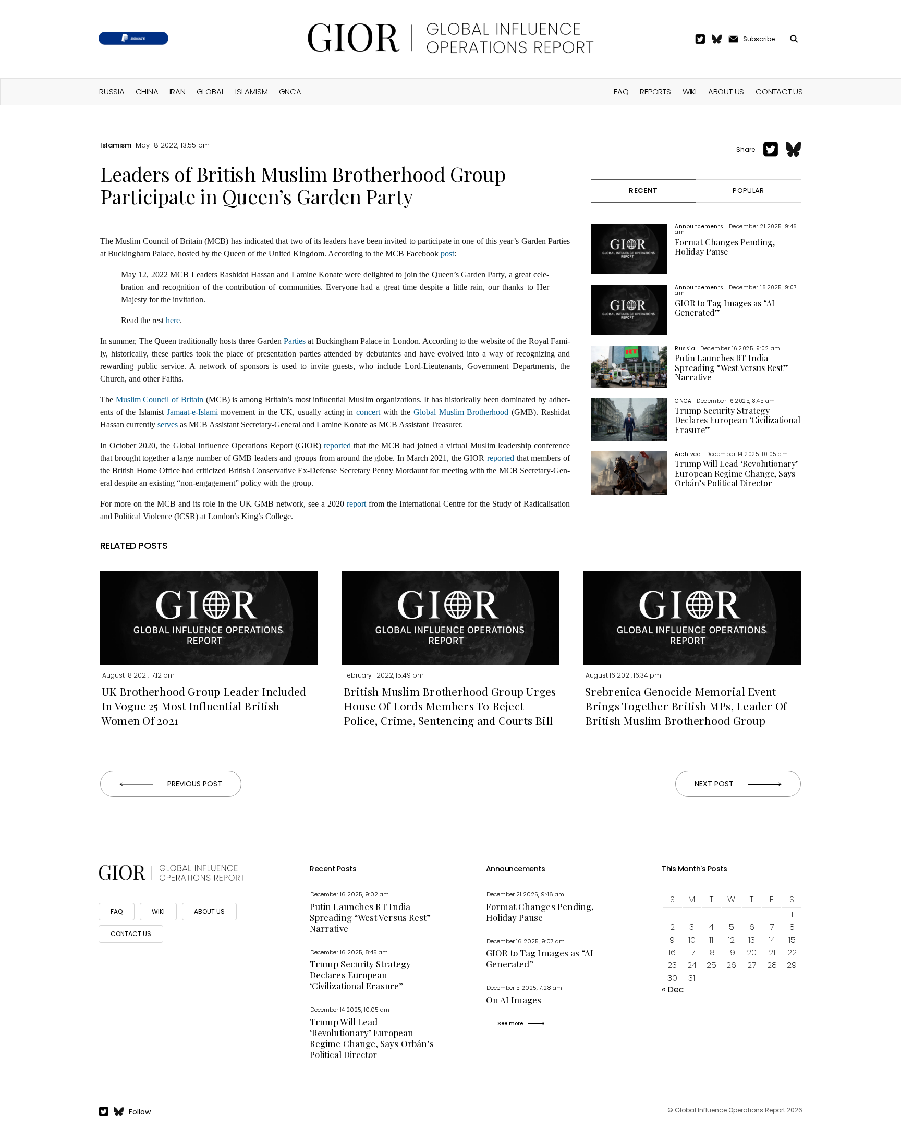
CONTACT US (131, 933)
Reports (655, 91)
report (356, 503)
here (173, 320)
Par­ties (295, 341)
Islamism (251, 91)
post (447, 253)
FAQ (621, 91)
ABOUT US (209, 911)
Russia (112, 91)
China (147, 91)
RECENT (643, 190)
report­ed (337, 445)
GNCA (290, 91)
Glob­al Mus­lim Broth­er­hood (460, 412)
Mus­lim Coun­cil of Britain (159, 399)
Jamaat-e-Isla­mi (192, 412)
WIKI (158, 911)
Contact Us (779, 91)
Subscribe (759, 38)
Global (211, 91)
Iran (177, 91)
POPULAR (748, 190)
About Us (726, 91)
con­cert (368, 412)
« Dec (673, 989)
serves (167, 424)
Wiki (690, 91)
